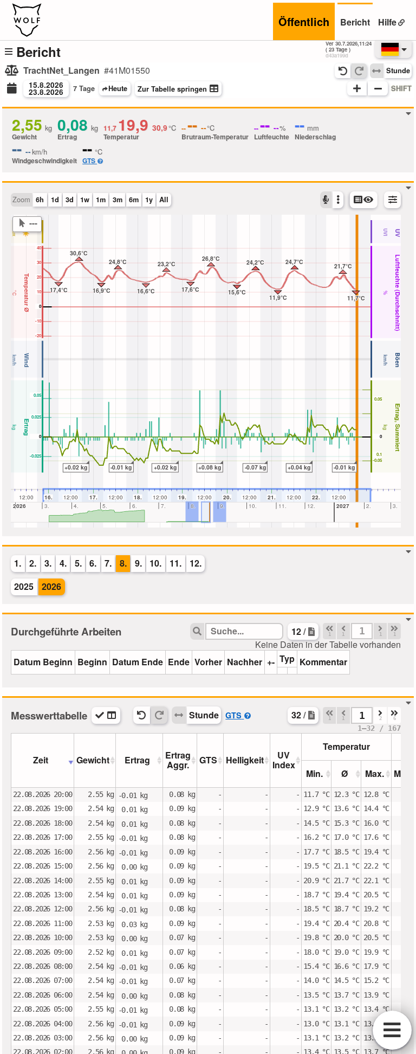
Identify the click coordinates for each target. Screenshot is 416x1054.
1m (101, 199)
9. (138, 563)
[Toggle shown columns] (106, 715)
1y (149, 199)
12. (196, 563)
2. (32, 563)
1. (17, 563)
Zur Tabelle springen (172, 89)
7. (108, 563)
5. (78, 563)
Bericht (355, 22)
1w (84, 199)
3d (70, 199)
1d (55, 199)
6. (92, 563)
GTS (88, 160)
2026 (51, 586)
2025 (24, 586)
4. (63, 563)
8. (123, 563)
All (163, 199)
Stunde (398, 70)
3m (117, 199)
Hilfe (387, 22)
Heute (117, 88)
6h (40, 199)
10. (155, 563)
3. (47, 563)
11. (175, 563)
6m (134, 199)
